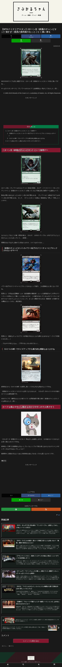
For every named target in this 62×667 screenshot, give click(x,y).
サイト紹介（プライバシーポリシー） (31, 661)
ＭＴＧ (4, 460)
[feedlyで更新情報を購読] (16, 509)
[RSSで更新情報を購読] (46, 509)
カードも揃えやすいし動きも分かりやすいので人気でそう (24, 141)
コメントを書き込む (31, 641)
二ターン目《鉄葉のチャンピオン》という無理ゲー (22, 130)
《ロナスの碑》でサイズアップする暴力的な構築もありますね (26, 138)
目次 (28, 126)
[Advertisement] (31, 110)
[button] (41, 40)
